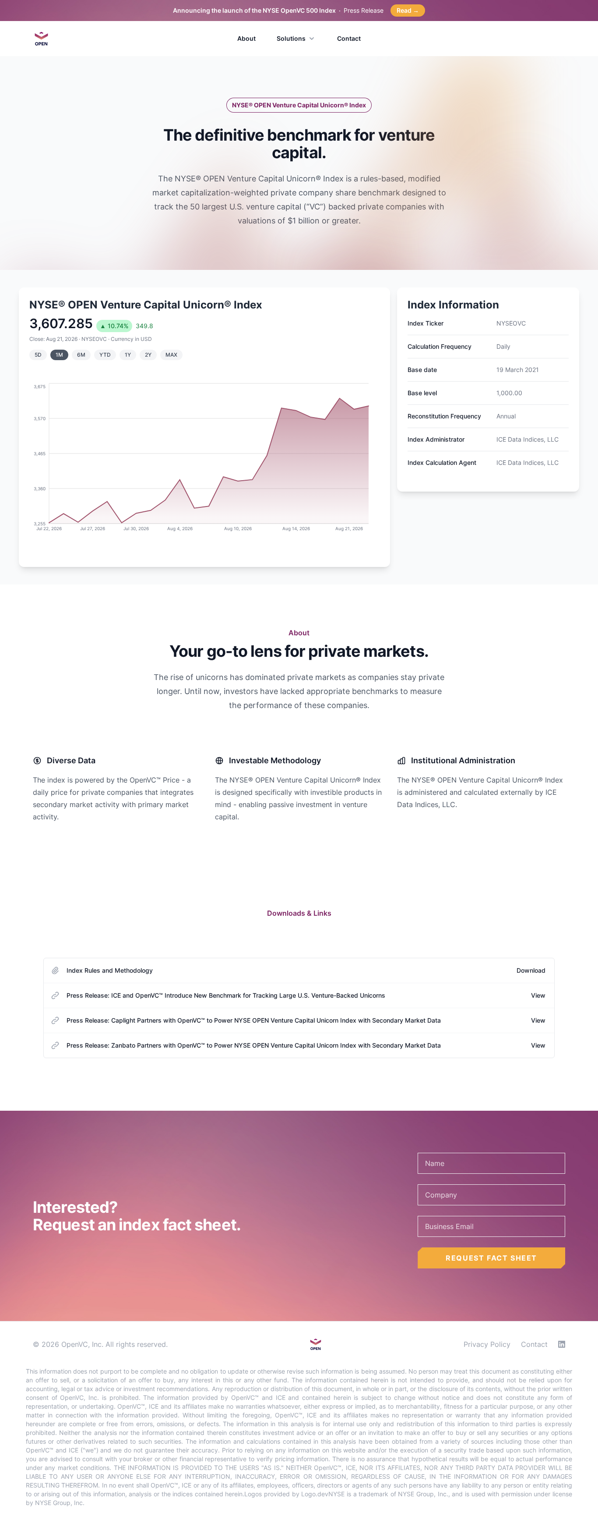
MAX (171, 354)
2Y (148, 354)
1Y (128, 354)
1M (59, 354)
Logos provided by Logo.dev (286, 1494)
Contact (349, 38)
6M (81, 354)
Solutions (291, 38)
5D (38, 354)
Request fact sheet (491, 1258)
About (246, 38)
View (538, 995)
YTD (105, 354)
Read (408, 10)
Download (531, 970)
